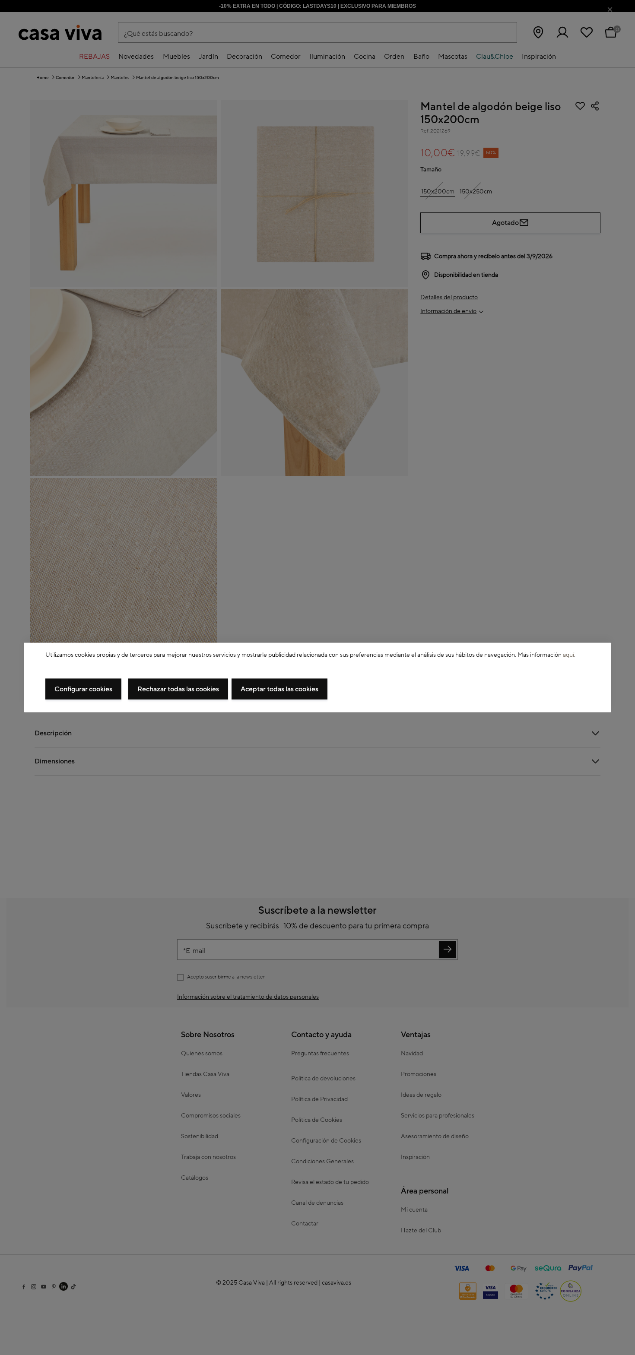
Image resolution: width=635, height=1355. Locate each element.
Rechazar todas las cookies (178, 688)
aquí (568, 655)
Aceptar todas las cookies (279, 688)
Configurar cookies (83, 688)
